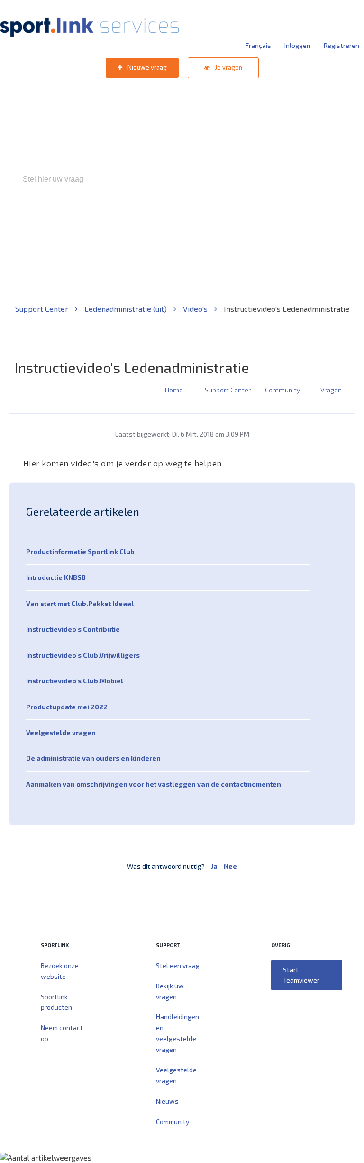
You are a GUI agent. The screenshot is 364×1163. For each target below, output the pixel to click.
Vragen (331, 390)
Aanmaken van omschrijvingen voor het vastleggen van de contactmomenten (153, 784)
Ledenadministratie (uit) (126, 308)
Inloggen (297, 45)
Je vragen (228, 67)
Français (258, 45)
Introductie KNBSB (56, 577)
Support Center (42, 308)
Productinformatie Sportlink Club (80, 552)
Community (282, 390)
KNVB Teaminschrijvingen (161, 219)
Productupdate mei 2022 (67, 707)
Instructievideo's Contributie (73, 629)
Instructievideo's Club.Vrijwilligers (83, 655)
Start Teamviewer (301, 975)
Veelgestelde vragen (61, 732)
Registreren (341, 45)
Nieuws (167, 1101)
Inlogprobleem (235, 219)
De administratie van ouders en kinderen (93, 758)
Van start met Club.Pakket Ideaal (80, 603)
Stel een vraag (178, 965)
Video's (196, 308)
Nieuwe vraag (146, 67)
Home (174, 390)
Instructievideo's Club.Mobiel (74, 681)
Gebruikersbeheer (295, 219)
